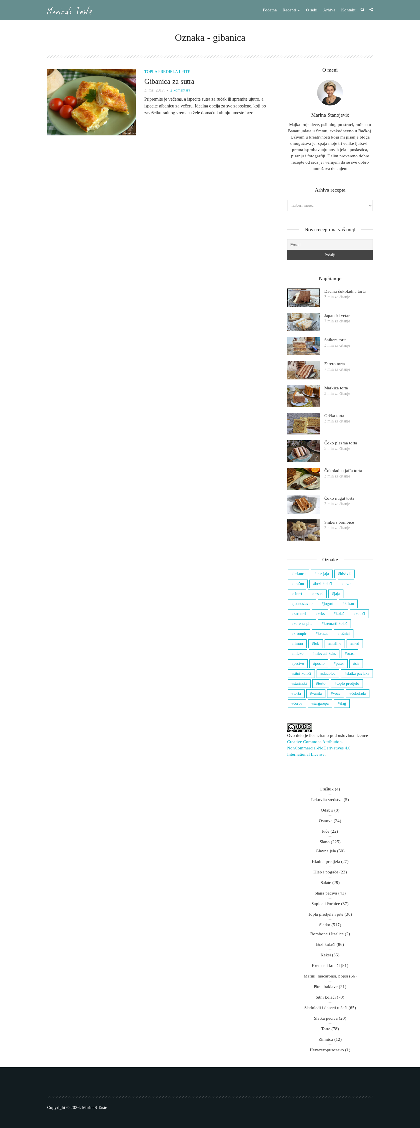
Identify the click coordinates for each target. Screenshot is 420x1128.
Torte (325, 1029)
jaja (337, 594)
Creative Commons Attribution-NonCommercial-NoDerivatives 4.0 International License (319, 748)
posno (320, 663)
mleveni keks (325, 653)
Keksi (326, 955)
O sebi (311, 10)
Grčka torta (334, 415)
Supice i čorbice (325, 903)
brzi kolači (323, 584)
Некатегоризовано (327, 1050)
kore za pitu (303, 623)
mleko (298, 653)
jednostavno (303, 603)
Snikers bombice (339, 522)
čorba (297, 703)
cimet (297, 594)
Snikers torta (335, 340)
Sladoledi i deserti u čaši (325, 1007)
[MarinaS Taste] (69, 10)
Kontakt (348, 10)
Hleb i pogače (325, 872)
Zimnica (326, 1039)
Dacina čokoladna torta (345, 291)
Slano (325, 842)
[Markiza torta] (303, 396)
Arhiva (329, 10)
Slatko (324, 924)
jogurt (328, 603)
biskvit (345, 574)
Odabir (327, 810)
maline (335, 643)
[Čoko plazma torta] (303, 451)
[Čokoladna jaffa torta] (303, 479)
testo (321, 683)
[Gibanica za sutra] (91, 101)
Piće (325, 831)
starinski (300, 683)
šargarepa (321, 703)
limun (298, 643)
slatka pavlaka (358, 673)
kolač (340, 613)
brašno (298, 584)
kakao (349, 603)
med (355, 643)
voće (336, 693)
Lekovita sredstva (327, 799)
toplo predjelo (348, 683)
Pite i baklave (326, 986)
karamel (299, 613)
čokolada (358, 693)
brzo (347, 584)
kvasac (323, 633)
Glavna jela (326, 851)
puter (340, 663)
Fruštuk (327, 789)
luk (316, 643)
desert (318, 594)
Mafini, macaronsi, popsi (326, 976)
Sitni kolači (326, 997)
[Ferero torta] (303, 370)
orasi (351, 653)
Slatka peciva (326, 1018)
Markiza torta (336, 388)
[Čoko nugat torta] (303, 504)
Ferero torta (334, 363)
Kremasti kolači (326, 965)
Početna (270, 10)
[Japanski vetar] (303, 322)
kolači (360, 613)
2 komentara (180, 90)
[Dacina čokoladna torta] (303, 297)
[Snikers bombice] (303, 530)
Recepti (289, 10)
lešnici (344, 633)
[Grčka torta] (303, 424)
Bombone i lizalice (327, 934)
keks (321, 613)
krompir (300, 633)
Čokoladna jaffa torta (343, 470)
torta (297, 693)
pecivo (298, 663)
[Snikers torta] (303, 346)
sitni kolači (302, 673)
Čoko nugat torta (339, 498)
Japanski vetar (337, 315)
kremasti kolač (335, 623)
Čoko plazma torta (340, 443)
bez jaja (323, 574)
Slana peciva (326, 893)
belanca (299, 574)
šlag (343, 703)
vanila (317, 693)
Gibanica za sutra (169, 81)
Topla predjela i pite (167, 72)
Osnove (326, 820)
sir (357, 663)
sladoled (328, 673)
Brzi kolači (325, 944)
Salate (326, 882)
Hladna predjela (326, 861)
